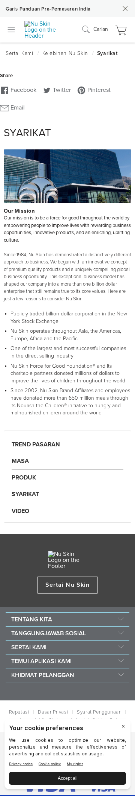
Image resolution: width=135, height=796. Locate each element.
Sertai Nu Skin (67, 585)
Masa (20, 461)
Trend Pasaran (36, 444)
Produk (24, 477)
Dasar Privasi (53, 712)
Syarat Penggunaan (99, 712)
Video (20, 511)
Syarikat (25, 494)
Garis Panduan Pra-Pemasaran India (48, 9)
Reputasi (19, 712)
